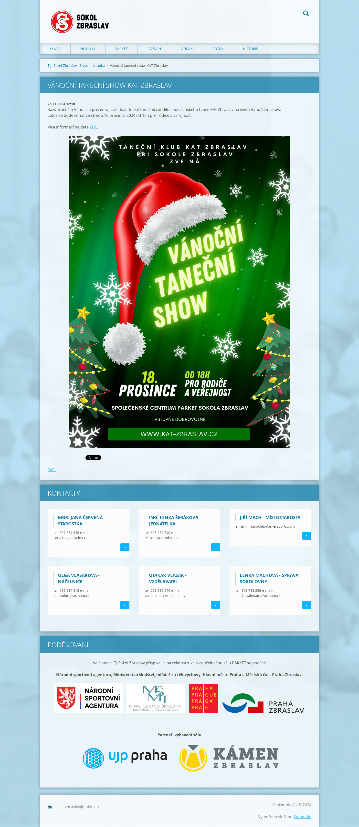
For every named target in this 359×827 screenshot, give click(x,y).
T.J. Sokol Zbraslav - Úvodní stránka (76, 65)
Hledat (306, 14)
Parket (121, 48)
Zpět (52, 469)
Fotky (218, 48)
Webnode (302, 816)
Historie (250, 48)
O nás (55, 48)
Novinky (87, 48)
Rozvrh (154, 48)
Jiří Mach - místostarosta (270, 517)
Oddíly (187, 48)
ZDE (93, 127)
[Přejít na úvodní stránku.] (81, 16)
